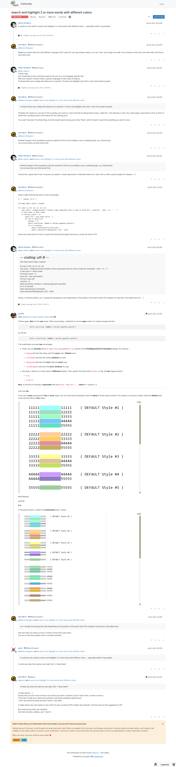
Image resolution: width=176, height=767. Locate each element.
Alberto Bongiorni (24, 23)
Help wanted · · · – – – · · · (21, 17)
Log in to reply (159, 17)
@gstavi (33, 677)
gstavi (20, 648)
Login (24, 740)
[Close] (162, 724)
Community (26, 4)
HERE (95, 234)
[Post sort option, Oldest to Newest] (149, 16)
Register (17, 740)
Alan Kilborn (22, 45)
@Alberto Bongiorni (36, 45)
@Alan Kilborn (39, 68)
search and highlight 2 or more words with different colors (62, 100)
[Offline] (14, 25)
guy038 (21, 313)
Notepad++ (95, 753)
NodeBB (86, 756)
